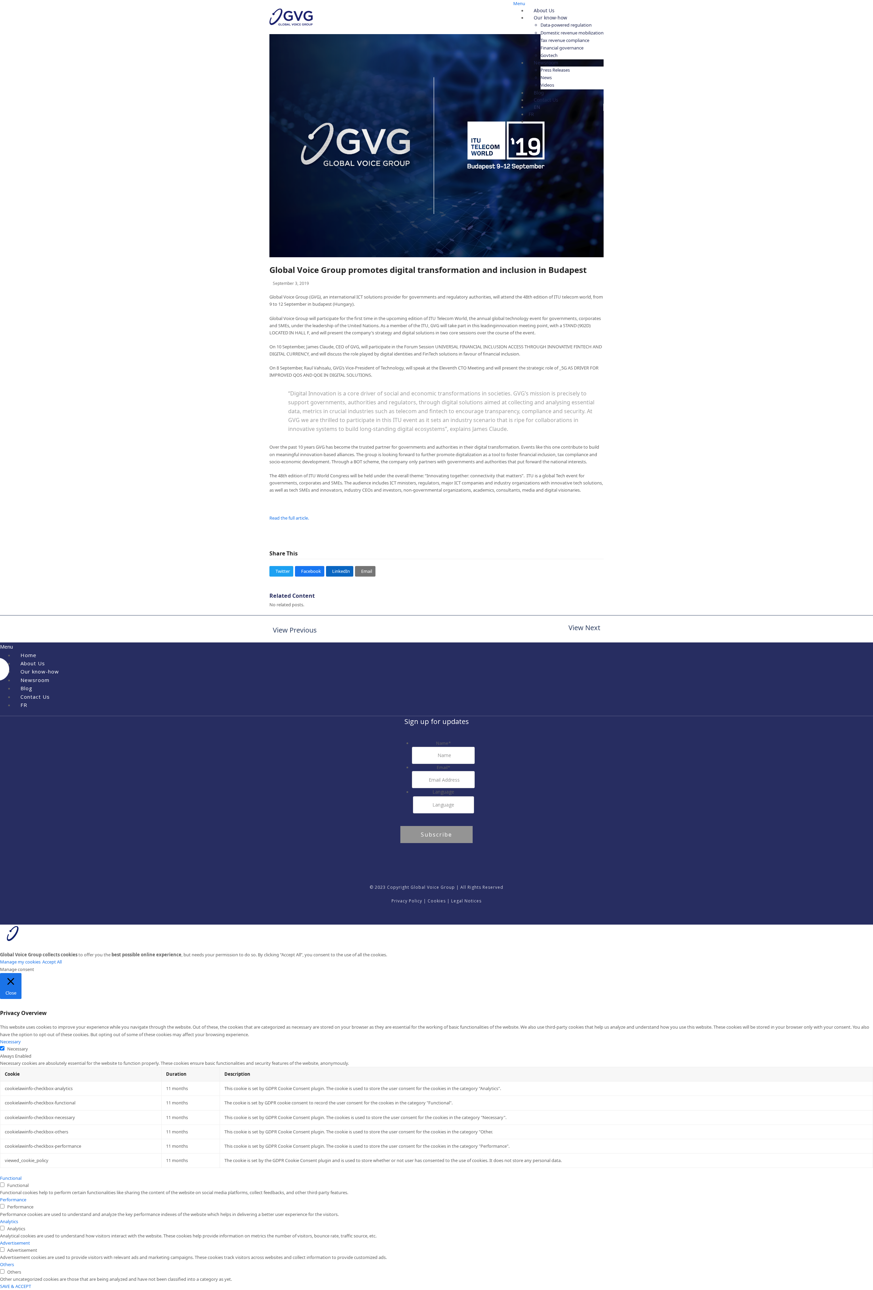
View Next (584, 628)
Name (443, 743)
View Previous (293, 630)
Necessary (17, 1049)
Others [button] (7, 1264)
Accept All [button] (52, 962)
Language (443, 791)
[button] (281, 571)
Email (443, 767)
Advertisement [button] (15, 1243)
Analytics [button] (9, 1221)
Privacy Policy (406, 901)
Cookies (437, 901)
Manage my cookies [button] (20, 962)
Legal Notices (466, 901)
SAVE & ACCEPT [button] (15, 1286)
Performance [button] (13, 1200)
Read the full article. (289, 518)
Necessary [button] (10, 1042)
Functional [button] (10, 1178)
